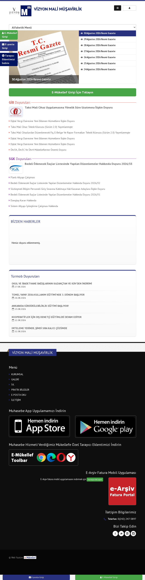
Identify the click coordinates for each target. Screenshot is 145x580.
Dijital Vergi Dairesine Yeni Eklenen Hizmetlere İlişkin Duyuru (43, 121)
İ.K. (12, 384)
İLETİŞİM (16, 400)
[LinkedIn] (127, 533)
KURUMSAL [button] (17, 374)
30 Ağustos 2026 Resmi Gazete (31, 79)
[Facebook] (115, 533)
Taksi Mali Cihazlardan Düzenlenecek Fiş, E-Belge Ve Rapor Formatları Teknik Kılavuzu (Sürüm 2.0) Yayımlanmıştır (70, 132)
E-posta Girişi (8, 46)
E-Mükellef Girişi (9, 34)
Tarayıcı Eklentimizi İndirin (8, 59)
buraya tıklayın (95, 479)
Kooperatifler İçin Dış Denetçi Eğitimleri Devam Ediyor (47, 317)
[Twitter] (121, 533)
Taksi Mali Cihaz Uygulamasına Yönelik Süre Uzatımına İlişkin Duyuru (69, 107)
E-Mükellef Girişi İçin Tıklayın (72, 92)
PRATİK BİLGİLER (20, 389)
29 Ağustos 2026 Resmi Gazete (99, 39)
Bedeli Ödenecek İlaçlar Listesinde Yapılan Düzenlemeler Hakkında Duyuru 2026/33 (78, 164)
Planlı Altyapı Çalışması (23, 177)
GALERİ (15, 379)
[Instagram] (133, 533)
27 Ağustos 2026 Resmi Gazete (99, 51)
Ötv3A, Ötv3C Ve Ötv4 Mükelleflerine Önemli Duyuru (38, 149)
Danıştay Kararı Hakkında (23, 200)
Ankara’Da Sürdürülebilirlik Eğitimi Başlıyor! (40, 305)
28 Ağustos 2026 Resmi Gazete (99, 45)
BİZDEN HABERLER (25, 221)
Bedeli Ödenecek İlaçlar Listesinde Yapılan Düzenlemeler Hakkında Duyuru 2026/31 (55, 194)
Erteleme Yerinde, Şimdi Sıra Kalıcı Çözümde (39, 328)
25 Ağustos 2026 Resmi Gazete (99, 63)
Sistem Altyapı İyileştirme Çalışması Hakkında (34, 206)
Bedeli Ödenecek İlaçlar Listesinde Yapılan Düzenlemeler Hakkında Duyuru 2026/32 (55, 183)
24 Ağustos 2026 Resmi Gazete (99, 69)
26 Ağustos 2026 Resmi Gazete (99, 57)
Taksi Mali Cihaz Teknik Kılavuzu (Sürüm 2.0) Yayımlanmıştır (42, 126)
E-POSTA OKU (18, 394)
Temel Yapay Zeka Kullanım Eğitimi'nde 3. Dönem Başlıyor (48, 294)
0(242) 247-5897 (127, 518)
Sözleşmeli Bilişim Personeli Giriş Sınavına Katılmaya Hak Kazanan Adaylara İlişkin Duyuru (58, 188)
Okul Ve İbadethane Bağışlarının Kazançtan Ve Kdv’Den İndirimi (52, 283)
